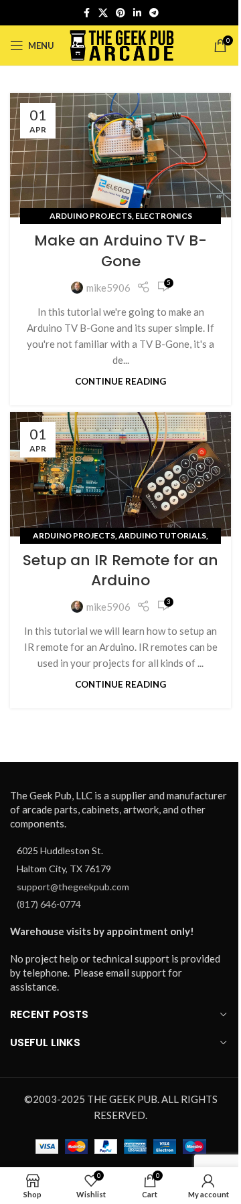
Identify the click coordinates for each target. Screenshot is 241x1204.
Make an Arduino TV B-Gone (120, 251)
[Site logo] (122, 44)
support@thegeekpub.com (73, 886)
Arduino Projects (91, 216)
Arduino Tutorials (162, 535)
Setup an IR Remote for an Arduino (120, 570)
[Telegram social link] (154, 13)
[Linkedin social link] (137, 13)
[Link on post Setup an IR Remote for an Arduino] (120, 474)
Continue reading (120, 381)
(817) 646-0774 (49, 904)
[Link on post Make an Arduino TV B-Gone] (120, 155)
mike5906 (108, 288)
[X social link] (103, 13)
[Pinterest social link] (120, 13)
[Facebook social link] (86, 13)
